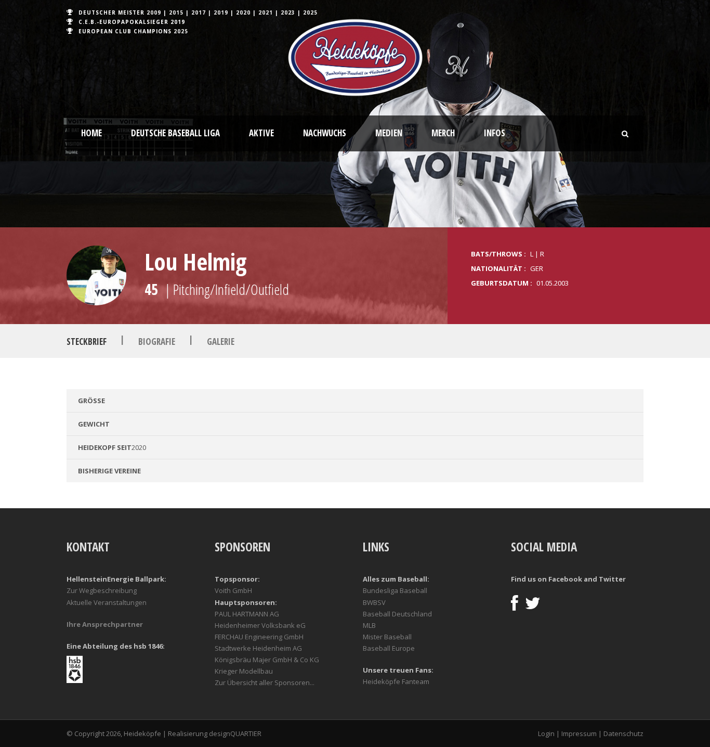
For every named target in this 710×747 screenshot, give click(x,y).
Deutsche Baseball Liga (175, 133)
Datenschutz (623, 733)
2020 (243, 12)
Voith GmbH (233, 590)
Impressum (579, 733)
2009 (154, 12)
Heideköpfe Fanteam (396, 681)
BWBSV (374, 602)
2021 (265, 12)
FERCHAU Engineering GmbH (259, 636)
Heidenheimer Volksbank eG (260, 625)
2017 (198, 12)
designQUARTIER (235, 733)
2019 (221, 12)
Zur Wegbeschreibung (102, 590)
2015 (176, 12)
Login (546, 733)
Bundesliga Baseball (395, 590)
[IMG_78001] (96, 275)
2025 (310, 12)
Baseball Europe (389, 648)
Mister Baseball (387, 636)
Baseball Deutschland (397, 614)
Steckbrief (87, 341)
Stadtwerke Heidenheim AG (258, 648)
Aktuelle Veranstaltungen (107, 602)
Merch (443, 133)
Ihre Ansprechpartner (105, 624)
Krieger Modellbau (244, 671)
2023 (288, 12)
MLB (369, 625)
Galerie (220, 341)
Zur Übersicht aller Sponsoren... (264, 682)
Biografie (156, 341)
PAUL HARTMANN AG (247, 614)
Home (91, 133)
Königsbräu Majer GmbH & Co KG (267, 659)
